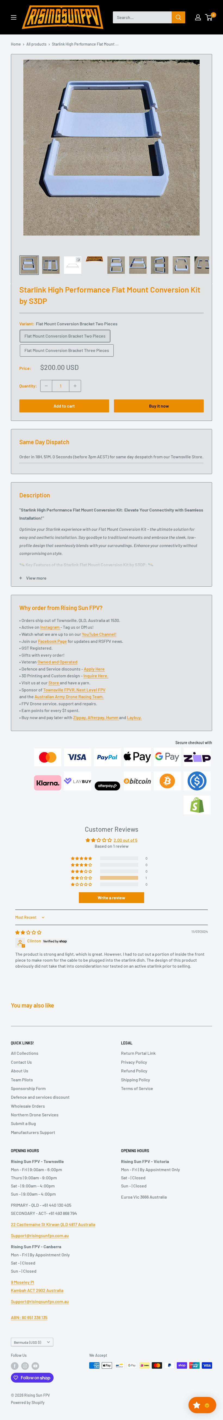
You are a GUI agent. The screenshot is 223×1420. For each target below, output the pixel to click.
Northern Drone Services (34, 1122)
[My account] (198, 17)
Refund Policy (134, 1078)
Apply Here (94, 676)
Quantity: (28, 385)
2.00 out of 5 (125, 848)
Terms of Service (137, 1096)
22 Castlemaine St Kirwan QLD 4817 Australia (53, 1232)
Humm (112, 725)
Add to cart (64, 405)
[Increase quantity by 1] (75, 386)
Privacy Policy (134, 1070)
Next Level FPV (91, 697)
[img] (28, 940)
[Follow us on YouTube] (35, 1374)
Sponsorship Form (28, 1096)
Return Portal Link (138, 1061)
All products (36, 44)
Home (16, 44)
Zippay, (80, 725)
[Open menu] (13, 17)
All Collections (24, 1061)
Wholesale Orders (28, 1114)
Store (54, 690)
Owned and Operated (58, 669)
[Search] (178, 17)
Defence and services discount (40, 1105)
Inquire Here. (95, 683)
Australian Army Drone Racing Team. (69, 704)
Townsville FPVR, (59, 697)
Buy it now (159, 405)
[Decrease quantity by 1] (46, 386)
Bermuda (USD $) (27, 1350)
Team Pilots (22, 1087)
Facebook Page (52, 649)
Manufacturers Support (33, 1140)
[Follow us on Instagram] (25, 1374)
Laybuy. (134, 725)
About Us (19, 1078)
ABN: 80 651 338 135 (29, 1325)
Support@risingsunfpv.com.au (40, 1243)
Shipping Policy (135, 1087)
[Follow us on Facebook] (14, 1374)
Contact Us (21, 1070)
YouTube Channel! (99, 642)
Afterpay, (97, 725)
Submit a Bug (23, 1131)
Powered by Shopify (28, 1410)
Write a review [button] (111, 905)
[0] (209, 17)
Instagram (50, 635)
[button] (82, 886)
